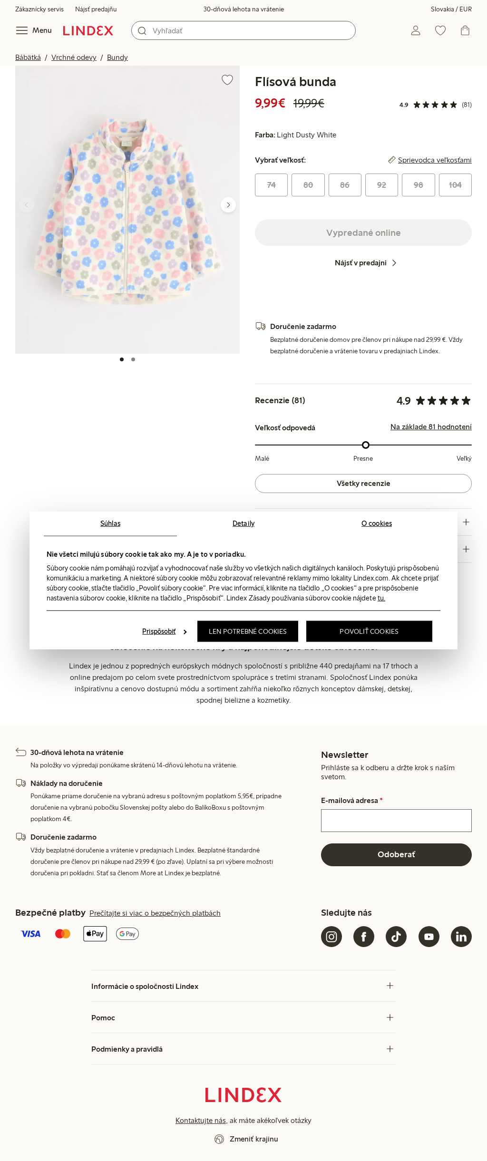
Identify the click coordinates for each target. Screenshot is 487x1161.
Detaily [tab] (243, 523)
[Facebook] (363, 936)
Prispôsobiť (158, 631)
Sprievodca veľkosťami (435, 160)
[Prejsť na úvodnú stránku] (88, 30)
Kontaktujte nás (200, 1120)
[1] (121, 359)
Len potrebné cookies (248, 631)
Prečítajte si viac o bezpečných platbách (155, 913)
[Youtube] (429, 936)
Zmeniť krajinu (254, 1138)
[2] (133, 359)
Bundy (117, 57)
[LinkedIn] (461, 936)
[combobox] (243, 30)
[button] (127, 209)
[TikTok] (396, 936)
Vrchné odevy (74, 57)
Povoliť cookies (369, 631)
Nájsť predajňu (96, 9)
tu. (381, 597)
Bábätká (28, 57)
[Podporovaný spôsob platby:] (166, 934)
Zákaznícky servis (39, 9)
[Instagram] (331, 936)
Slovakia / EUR (451, 9)
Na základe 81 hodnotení (431, 427)
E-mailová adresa (352, 800)
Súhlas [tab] (110, 523)
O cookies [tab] (376, 523)
